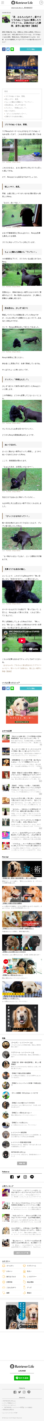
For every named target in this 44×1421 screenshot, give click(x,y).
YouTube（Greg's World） (13, 162)
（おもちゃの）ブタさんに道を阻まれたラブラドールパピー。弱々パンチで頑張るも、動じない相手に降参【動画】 (21, 668)
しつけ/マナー (32, 1276)
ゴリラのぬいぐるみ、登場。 (15, 96)
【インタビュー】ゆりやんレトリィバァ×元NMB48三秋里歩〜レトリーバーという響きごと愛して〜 (26, 1204)
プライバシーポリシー (9, 1405)
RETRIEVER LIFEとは (9, 1401)
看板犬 (29, 1293)
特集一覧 (22, 1163)
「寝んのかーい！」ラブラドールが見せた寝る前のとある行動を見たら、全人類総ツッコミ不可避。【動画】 (26, 1242)
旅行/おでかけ (11, 1276)
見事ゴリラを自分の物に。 (15, 116)
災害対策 (9, 1282)
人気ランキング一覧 (22, 1253)
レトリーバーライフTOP (10, 1413)
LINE (12, 49)
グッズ (29, 1287)
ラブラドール (31, 1266)
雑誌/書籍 (30, 1282)
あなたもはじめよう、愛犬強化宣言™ (22, 7)
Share (4, 49)
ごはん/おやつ (11, 1287)
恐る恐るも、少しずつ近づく (15, 105)
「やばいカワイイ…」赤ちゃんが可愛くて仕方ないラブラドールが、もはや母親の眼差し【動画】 (26, 1217)
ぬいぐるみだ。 (11, 111)
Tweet (8, 49)
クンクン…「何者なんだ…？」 (16, 108)
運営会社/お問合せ (8, 1409)
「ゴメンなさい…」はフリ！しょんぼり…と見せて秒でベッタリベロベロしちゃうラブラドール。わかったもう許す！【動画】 (26, 1191)
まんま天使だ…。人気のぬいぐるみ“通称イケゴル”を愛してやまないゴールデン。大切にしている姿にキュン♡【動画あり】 (26, 1229)
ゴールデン (10, 1266)
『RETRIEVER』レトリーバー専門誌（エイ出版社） (18, 1407)
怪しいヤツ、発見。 (12, 99)
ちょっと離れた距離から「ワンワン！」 (19, 102)
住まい (29, 1271)
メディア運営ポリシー (9, 1403)
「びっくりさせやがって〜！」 (16, 114)
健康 (7, 1293)
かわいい (9, 1271)
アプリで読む (31, 49)
